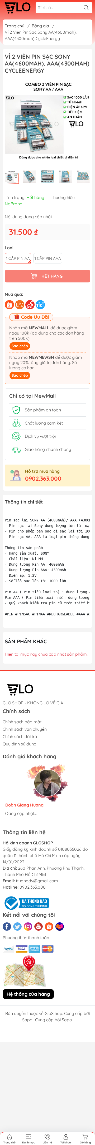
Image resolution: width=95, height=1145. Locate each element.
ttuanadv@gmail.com (37, 880)
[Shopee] (49, 926)
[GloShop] (17, 8)
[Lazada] (59, 926)
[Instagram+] (28, 926)
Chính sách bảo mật (22, 721)
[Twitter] (17, 926)
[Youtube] (38, 926)
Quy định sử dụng (19, 743)
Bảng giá (40, 25)
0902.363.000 (43, 478)
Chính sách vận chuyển (25, 729)
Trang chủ (14, 25)
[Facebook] (7, 926)
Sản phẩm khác (26, 641)
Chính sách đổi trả (20, 736)
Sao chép (20, 346)
